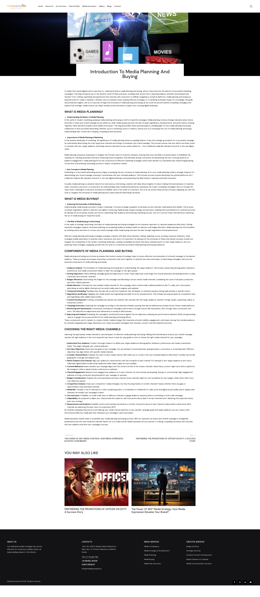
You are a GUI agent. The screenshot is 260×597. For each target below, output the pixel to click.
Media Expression (13, 581)
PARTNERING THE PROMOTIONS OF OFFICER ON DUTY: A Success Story (95, 511)
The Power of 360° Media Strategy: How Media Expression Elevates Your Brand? (158, 511)
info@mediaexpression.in (92, 569)
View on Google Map (90, 557)
